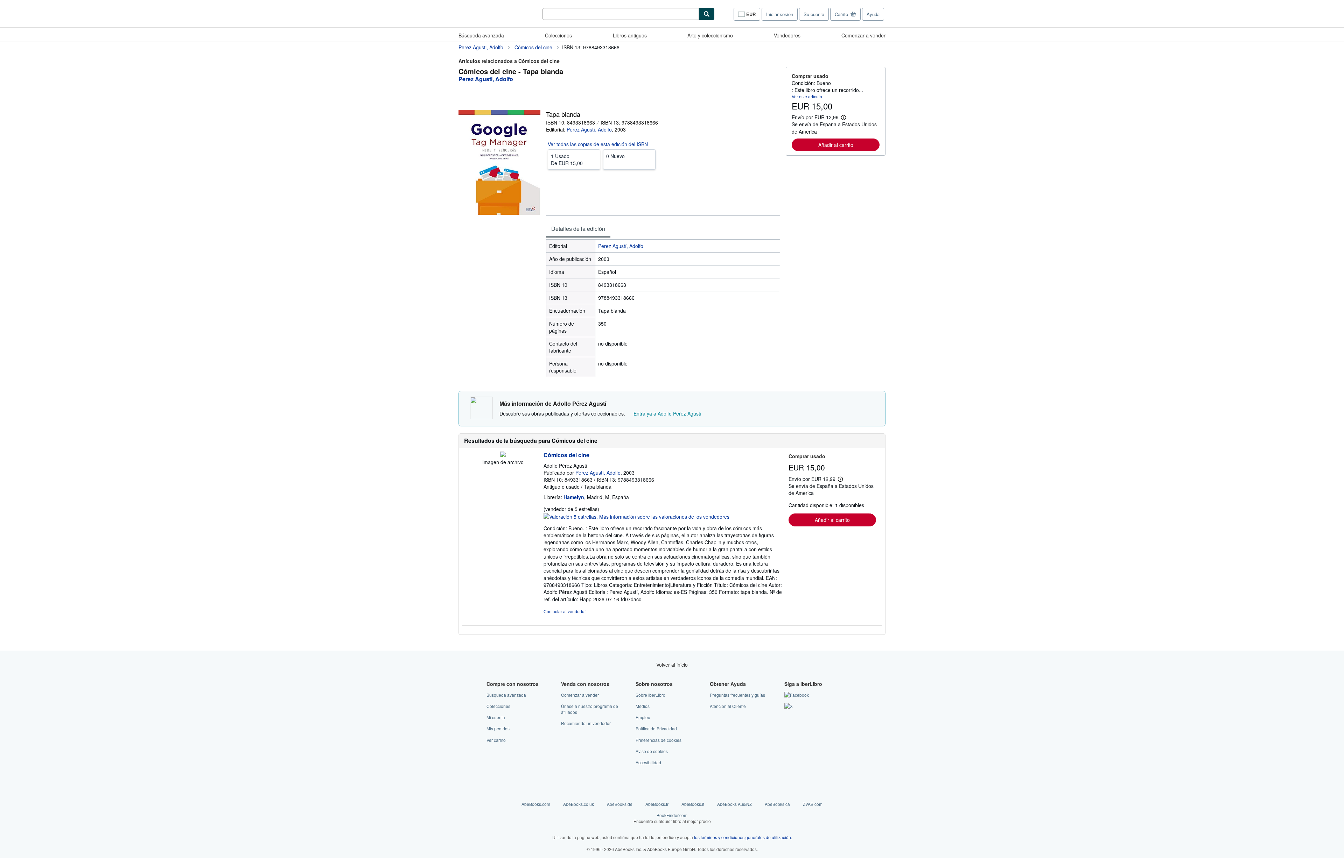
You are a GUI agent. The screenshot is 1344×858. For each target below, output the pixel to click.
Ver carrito (496, 740)
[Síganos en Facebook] (796, 695)
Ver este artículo (807, 96)
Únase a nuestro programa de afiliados (589, 709)
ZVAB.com (812, 804)
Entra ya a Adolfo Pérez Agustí (667, 413)
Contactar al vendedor (565, 611)
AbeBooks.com (536, 804)
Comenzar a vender (863, 35)
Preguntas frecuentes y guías (737, 695)
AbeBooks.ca (777, 804)
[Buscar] (706, 14)
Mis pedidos (498, 728)
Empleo (643, 717)
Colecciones (558, 35)
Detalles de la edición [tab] (578, 229)
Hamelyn (574, 497)
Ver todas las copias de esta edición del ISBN (598, 144)
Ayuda (873, 14)
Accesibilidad (648, 762)
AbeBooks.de (619, 804)
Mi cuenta (495, 717)
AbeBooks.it (692, 804)
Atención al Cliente (728, 706)
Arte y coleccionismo (710, 35)
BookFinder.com (672, 818)
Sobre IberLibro (650, 695)
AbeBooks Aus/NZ (734, 804)
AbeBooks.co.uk (578, 804)
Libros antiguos (630, 35)
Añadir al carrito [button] (835, 144)
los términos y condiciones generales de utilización (742, 837)
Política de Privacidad (656, 728)
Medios (643, 706)
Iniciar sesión (779, 14)
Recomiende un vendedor (586, 723)
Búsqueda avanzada (481, 35)
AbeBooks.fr (656, 804)
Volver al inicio (672, 664)
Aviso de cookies (652, 751)
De (567, 159)
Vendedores (787, 35)
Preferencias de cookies (658, 740)
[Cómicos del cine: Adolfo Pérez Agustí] (503, 455)
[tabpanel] (663, 308)
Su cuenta (814, 14)
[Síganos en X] (788, 706)
